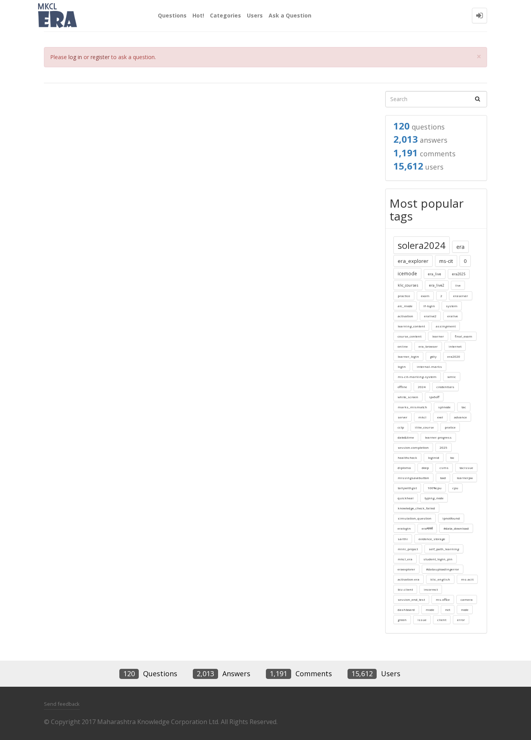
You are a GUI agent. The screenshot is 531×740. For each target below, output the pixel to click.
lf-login (429, 306)
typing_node (434, 498)
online (403, 346)
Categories (225, 15)
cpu (455, 488)
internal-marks (429, 366)
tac (463, 407)
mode (430, 609)
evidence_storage (432, 539)
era (460, 246)
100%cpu (435, 488)
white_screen (408, 397)
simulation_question (414, 518)
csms (444, 467)
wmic (451, 376)
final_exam (463, 336)
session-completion (413, 447)
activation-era (408, 579)
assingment (446, 326)
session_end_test (411, 599)
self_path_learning (444, 549)
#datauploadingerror (442, 569)
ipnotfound (451, 518)
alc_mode (405, 306)
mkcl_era (405, 559)
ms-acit (467, 579)
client (441, 620)
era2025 (458, 273)
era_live (434, 273)
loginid (433, 457)
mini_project (408, 549)
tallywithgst (407, 488)
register (100, 57)
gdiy (433, 356)
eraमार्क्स (427, 528)
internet (455, 346)
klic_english (440, 579)
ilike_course (424, 427)
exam (425, 296)
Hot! (198, 15)
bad (443, 478)
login (402, 366)
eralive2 (430, 316)
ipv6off (434, 397)
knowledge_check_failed (416, 508)
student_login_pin (437, 559)
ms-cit (446, 260)
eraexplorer (406, 569)
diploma (404, 467)
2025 (443, 447)
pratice (450, 427)
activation (405, 316)
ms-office (443, 599)
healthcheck (407, 457)
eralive (452, 316)
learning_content (411, 326)
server (402, 417)
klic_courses (408, 285)
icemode (407, 273)
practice (404, 296)
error (461, 620)
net (447, 609)
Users (255, 15)
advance (460, 417)
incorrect (431, 589)
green (402, 620)
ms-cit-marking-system (417, 376)
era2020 (453, 356)
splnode (444, 407)
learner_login (408, 356)
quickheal (406, 498)
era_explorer (413, 260)
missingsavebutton (413, 478)
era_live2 (436, 285)
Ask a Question (290, 15)
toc (452, 457)
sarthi (403, 539)
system (452, 306)
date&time (406, 437)
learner (438, 336)
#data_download (456, 528)
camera (467, 599)
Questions (172, 15)
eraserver (460, 296)
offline (402, 387)
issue (421, 620)
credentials (445, 387)
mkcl (422, 417)
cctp (401, 427)
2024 (422, 387)
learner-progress (438, 437)
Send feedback (62, 703)
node (464, 609)
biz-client (405, 589)
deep (425, 467)
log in (75, 57)
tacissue (466, 467)
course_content (409, 336)
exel (440, 417)
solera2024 (421, 245)
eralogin (404, 528)
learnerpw (465, 478)
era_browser (428, 346)
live (458, 285)
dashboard (406, 609)
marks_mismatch (412, 407)
